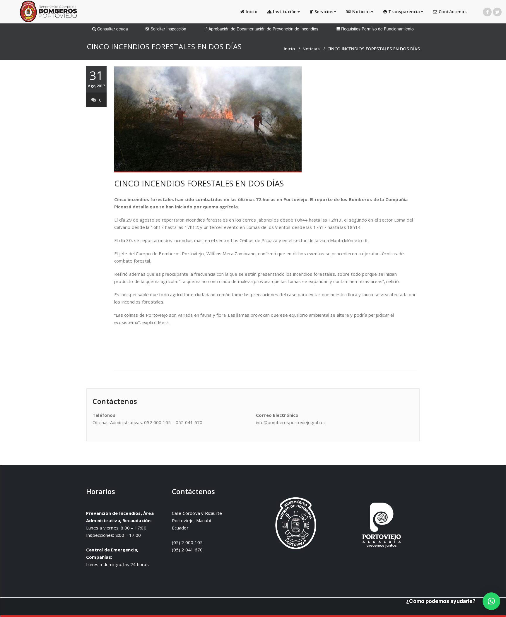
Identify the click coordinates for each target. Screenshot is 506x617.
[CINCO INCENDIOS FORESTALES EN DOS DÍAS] (265, 119)
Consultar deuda (112, 29)
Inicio (251, 11)
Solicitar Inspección (167, 29)
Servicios (323, 11)
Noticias (361, 11)
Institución (284, 11)
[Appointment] (48, 12)
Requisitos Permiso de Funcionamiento (377, 29)
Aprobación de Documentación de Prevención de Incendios (262, 29)
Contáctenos (451, 11)
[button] (491, 601)
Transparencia (403, 11)
